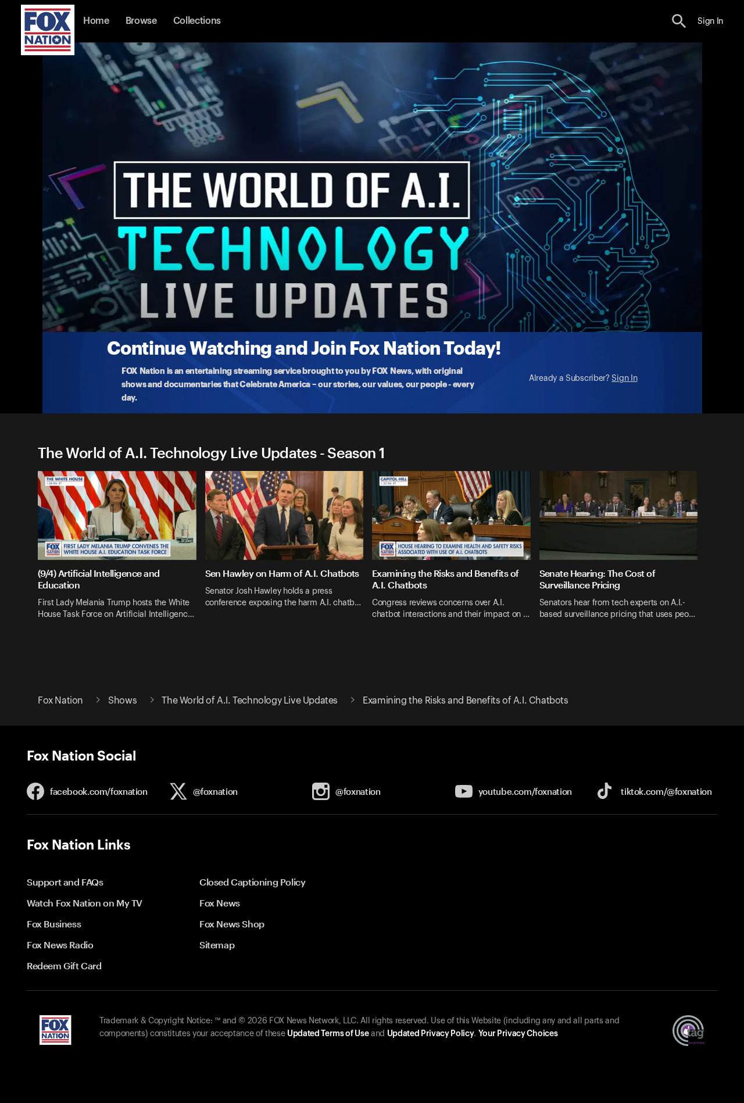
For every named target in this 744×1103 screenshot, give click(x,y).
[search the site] (679, 21)
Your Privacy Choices (517, 1034)
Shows (122, 700)
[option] (121, 552)
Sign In (624, 378)
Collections (197, 21)
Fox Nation (60, 700)
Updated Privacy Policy (430, 1034)
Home (96, 21)
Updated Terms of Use (328, 1034)
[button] (679, 21)
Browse (141, 21)
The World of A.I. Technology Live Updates (250, 700)
